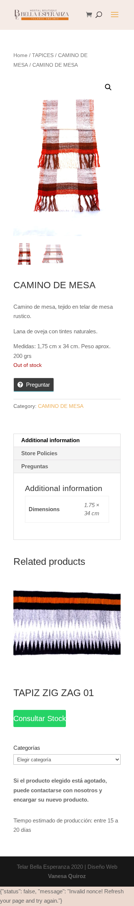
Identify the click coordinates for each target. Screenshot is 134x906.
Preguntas (34, 466)
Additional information (50, 440)
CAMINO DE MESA (60, 406)
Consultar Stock (39, 718)
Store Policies (39, 453)
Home (20, 55)
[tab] (67, 440)
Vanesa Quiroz (67, 876)
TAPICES (43, 55)
